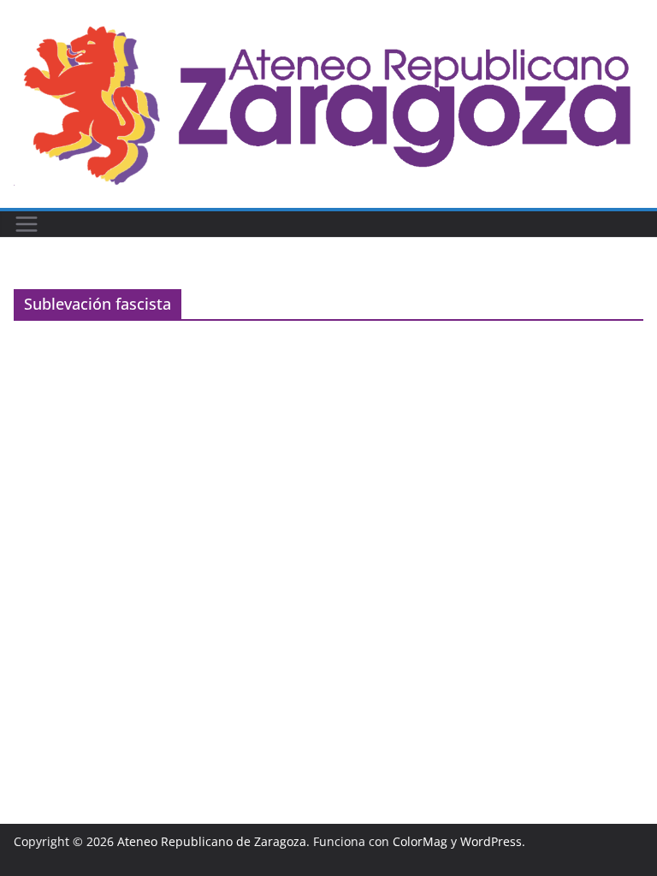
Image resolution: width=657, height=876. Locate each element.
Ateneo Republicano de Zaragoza (211, 841)
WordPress (491, 841)
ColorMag (420, 841)
